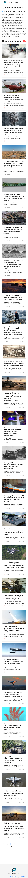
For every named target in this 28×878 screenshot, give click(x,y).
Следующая (16, 846)
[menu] (17, 2)
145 (11, 846)
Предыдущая (6, 844)
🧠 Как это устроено (14, 2)
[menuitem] (14, 2)
